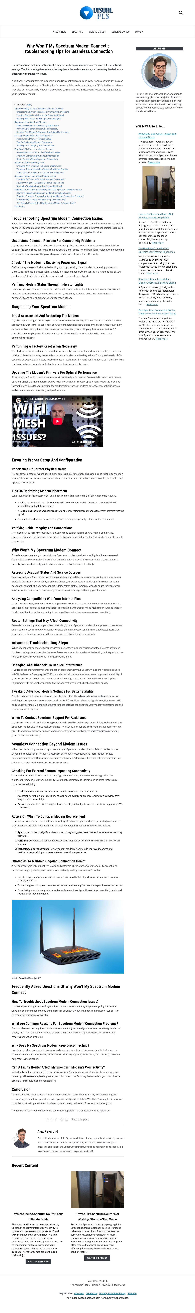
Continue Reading (38, 1261)
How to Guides (97, 31)
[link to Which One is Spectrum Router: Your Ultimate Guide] (38, 1189)
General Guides (120, 31)
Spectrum (77, 31)
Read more (154, 162)
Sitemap (132, 1293)
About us (79, 1293)
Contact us (91, 1293)
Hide (29, 105)
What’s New (59, 31)
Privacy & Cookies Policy (112, 1293)
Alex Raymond (48, 1131)
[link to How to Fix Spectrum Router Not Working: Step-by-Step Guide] (97, 1189)
